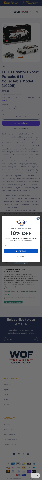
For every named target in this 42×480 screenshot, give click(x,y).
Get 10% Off (21, 251)
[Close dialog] (38, 218)
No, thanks (20, 257)
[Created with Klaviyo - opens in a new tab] (21, 263)
